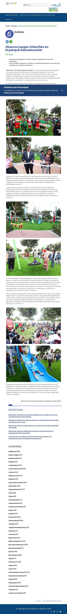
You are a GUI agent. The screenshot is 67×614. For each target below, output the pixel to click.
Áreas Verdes (14, 455)
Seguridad (13, 583)
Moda (11, 558)
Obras (11, 565)
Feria (10, 493)
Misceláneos (13, 555)
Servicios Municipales (17, 586)
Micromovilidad (15, 548)
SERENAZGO (44, 15)
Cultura (12, 472)
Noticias (14, 26)
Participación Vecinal (17, 572)
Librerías (12, 531)
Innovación (13, 517)
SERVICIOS (23, 15)
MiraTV (11, 551)
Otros (11, 569)
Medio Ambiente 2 (15, 541)
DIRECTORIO (51, 15)
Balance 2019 (14, 458)
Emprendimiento (15, 489)
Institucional (14, 520)
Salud (11, 579)
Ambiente (12, 451)
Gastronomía (14, 503)
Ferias (11, 496)
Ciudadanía (13, 465)
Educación (13, 486)
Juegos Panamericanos (18, 527)
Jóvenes (12, 524)
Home (7, 26)
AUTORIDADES (30, 15)
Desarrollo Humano (16, 482)
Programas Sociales (16, 576)
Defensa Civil (14, 476)
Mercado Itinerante (16, 545)
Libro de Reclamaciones (52, 601)
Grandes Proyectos (16, 507)
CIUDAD (16, 15)
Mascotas (12, 538)
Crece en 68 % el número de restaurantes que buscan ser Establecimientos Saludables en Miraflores (30, 437)
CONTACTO (8, 19)
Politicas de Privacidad (14, 93)
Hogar (11, 510)
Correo (38, 601)
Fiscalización (14, 500)
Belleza (11, 462)
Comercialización (15, 469)
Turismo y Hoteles (15, 593)
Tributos (12, 589)
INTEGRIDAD (37, 15)
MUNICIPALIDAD (8, 15)
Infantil (11, 514)
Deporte (12, 479)
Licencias (12, 534)
